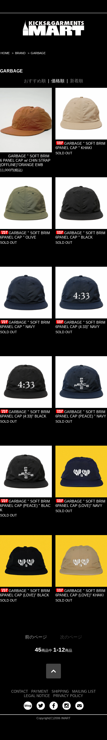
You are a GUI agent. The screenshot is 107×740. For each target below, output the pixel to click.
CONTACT (19, 691)
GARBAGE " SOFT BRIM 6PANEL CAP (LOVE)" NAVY (80, 503)
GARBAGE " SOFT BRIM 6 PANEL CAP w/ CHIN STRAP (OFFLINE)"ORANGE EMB (25, 160)
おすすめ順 (35, 81)
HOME (5, 53)
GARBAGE (38, 53)
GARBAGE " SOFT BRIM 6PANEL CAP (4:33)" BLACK (25, 414)
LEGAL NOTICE (37, 696)
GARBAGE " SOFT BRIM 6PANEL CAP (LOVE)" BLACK (25, 593)
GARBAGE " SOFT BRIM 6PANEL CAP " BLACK (80, 235)
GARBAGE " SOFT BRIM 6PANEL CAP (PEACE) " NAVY (80, 414)
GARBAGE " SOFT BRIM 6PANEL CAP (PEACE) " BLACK (25, 505)
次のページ (71, 637)
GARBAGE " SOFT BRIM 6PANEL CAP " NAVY (25, 324)
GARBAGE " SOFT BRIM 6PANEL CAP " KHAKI (80, 145)
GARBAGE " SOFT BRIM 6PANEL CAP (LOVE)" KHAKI (80, 593)
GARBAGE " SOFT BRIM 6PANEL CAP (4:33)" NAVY (80, 324)
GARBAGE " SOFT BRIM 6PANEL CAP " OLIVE (25, 235)
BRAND (20, 53)
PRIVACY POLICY (68, 696)
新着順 (76, 81)
